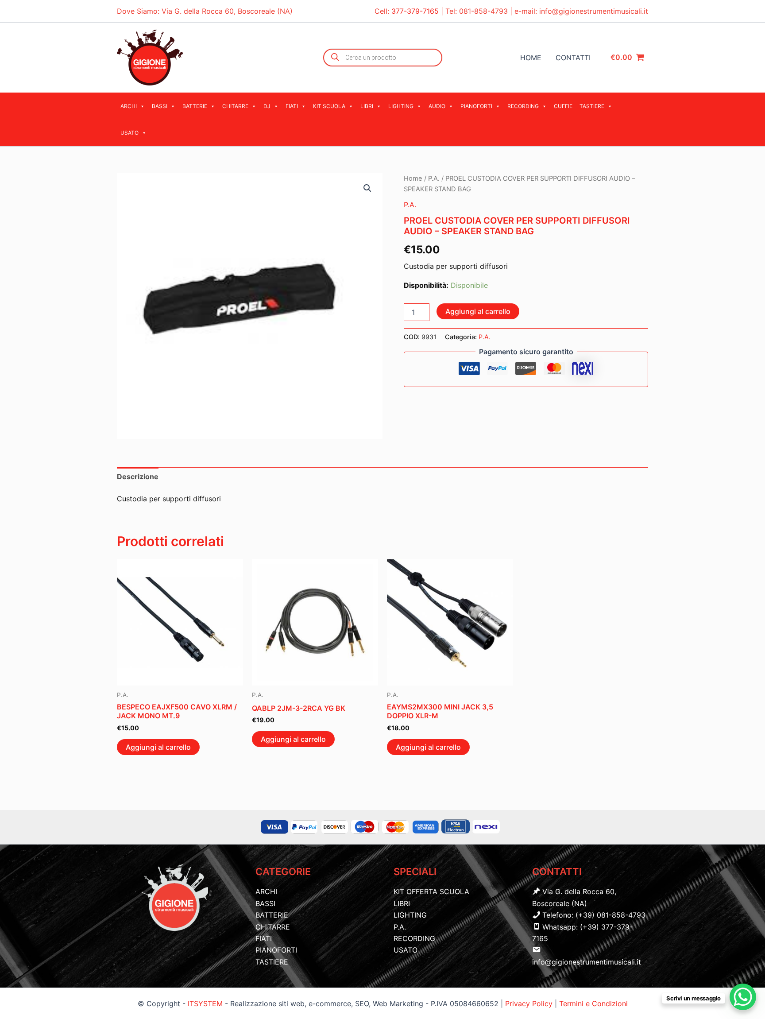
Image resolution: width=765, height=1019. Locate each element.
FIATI (292, 106)
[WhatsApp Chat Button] (743, 997)
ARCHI (128, 106)
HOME (530, 57)
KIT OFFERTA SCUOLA (431, 891)
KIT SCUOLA (329, 106)
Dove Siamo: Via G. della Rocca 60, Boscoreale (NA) (205, 11)
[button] (367, 188)
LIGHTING (400, 106)
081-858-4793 (483, 11)
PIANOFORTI (476, 106)
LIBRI (366, 106)
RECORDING (523, 106)
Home (413, 178)
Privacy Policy (530, 1003)
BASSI (159, 106)
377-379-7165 (416, 11)
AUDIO (437, 106)
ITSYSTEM (205, 1003)
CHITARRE (235, 106)
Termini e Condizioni (593, 1003)
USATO (129, 132)
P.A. (434, 178)
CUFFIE (563, 106)
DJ (266, 106)
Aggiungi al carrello (477, 311)
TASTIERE (592, 106)
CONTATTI (573, 57)
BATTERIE (194, 106)
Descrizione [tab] (137, 476)
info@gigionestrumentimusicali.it (593, 11)
